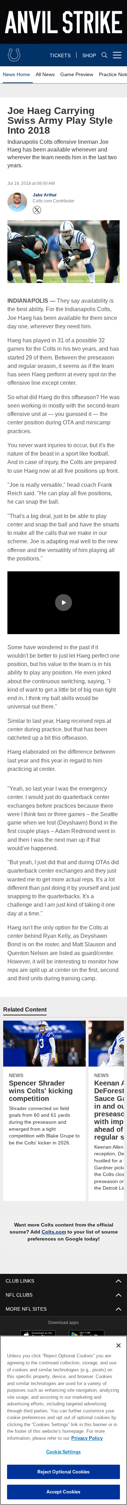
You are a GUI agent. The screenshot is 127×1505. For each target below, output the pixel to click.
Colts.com (54, 1232)
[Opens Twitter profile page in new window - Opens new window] (37, 210)
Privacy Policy (30, 1438)
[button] (63, 602)
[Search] (104, 55)
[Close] (118, 1345)
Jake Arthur (44, 195)
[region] (63, 1420)
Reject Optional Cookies (63, 1471)
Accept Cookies (64, 1491)
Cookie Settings (63, 1451)
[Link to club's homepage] (14, 52)
